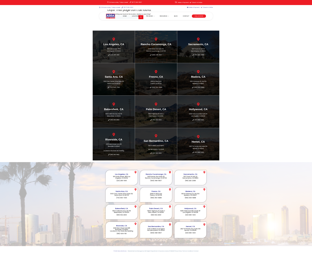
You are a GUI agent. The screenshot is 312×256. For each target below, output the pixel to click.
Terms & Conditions (188, 251)
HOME (125, 16)
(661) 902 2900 (114, 120)
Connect (196, 251)
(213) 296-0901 (121, 181)
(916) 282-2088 (199, 55)
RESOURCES (163, 16)
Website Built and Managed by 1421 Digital (139, 251)
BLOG (176, 16)
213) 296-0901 (115, 55)
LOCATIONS (135, 16)
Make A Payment (183, 2)
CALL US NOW (199, 16)
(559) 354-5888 (157, 87)
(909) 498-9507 (157, 55)
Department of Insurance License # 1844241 (163, 251)
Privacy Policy (178, 251)
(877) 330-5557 (137, 2)
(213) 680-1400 (199, 120)
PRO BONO (149, 16)
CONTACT (186, 16)
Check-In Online (197, 2)
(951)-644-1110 (122, 234)
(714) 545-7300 (121, 198)
